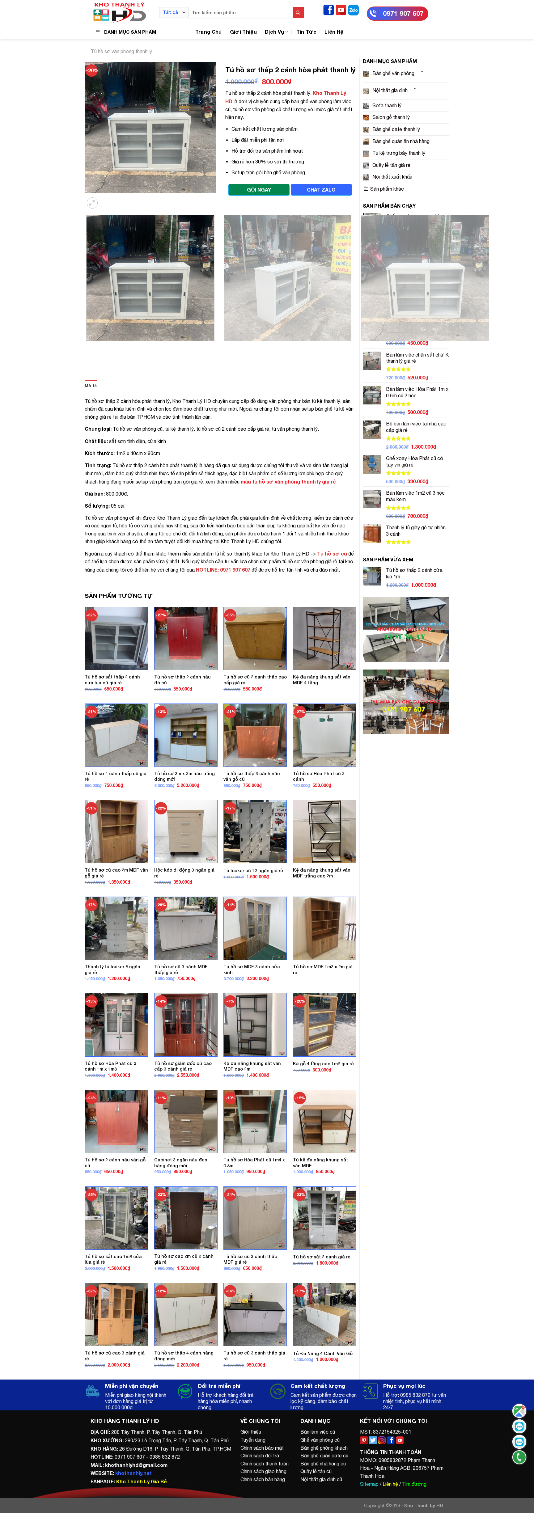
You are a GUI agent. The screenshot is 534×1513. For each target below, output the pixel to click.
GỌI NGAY (259, 189)
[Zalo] (353, 9)
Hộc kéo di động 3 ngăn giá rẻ (184, 872)
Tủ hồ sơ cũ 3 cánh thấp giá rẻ (254, 1355)
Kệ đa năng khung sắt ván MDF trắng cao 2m (321, 872)
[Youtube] (341, 9)
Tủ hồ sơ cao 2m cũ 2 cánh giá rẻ (184, 1259)
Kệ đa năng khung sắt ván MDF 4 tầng (321, 679)
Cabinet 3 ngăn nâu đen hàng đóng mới (180, 1162)
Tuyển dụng (252, 1440)
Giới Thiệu (243, 32)
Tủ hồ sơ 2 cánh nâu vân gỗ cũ (115, 1162)
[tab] (91, 386)
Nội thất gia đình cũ (321, 1479)
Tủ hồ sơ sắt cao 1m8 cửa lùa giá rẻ (113, 1259)
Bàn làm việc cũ (317, 1432)
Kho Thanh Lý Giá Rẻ (141, 1481)
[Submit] (298, 12)
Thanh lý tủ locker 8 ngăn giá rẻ (112, 969)
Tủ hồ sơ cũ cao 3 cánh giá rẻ (115, 1355)
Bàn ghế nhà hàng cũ (323, 1463)
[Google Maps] (519, 1411)
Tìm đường (414, 1484)
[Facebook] (328, 9)
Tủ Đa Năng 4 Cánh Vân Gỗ (323, 1353)
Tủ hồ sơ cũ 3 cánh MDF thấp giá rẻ (181, 969)
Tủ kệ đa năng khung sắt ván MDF (320, 1162)
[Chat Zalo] (519, 1426)
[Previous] (88, 347)
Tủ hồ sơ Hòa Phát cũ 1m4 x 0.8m (254, 1162)
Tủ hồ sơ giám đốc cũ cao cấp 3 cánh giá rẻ (183, 1066)
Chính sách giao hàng (263, 1471)
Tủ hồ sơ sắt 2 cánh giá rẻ (321, 1256)
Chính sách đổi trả (259, 1455)
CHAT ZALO (321, 189)
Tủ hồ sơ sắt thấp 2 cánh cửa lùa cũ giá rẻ (112, 679)
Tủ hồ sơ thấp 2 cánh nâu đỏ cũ (182, 679)
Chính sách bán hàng (262, 1479)
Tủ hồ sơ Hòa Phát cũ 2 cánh (319, 776)
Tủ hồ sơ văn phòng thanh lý (121, 51)
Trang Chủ (208, 32)
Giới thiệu (250, 1432)
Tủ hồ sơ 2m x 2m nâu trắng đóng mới (184, 776)
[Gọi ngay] (519, 1457)
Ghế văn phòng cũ (320, 1440)
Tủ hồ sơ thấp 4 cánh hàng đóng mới (184, 1355)
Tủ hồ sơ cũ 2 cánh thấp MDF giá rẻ (250, 1259)
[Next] (108, 199)
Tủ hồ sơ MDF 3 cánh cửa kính (251, 969)
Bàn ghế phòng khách (324, 1448)
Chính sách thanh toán (264, 1463)
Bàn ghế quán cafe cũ (324, 1455)
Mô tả (91, 385)
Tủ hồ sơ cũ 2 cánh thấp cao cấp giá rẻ (255, 679)
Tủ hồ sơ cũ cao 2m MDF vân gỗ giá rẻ (116, 872)
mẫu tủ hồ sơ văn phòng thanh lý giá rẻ (288, 481)
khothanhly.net (133, 1473)
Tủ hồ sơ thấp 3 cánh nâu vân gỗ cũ (251, 776)
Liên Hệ (333, 32)
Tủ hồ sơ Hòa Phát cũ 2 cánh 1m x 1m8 (110, 1066)
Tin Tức (306, 32)
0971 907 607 (403, 13)
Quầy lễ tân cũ (316, 1471)
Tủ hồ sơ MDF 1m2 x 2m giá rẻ (323, 969)
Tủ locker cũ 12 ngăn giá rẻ (253, 870)
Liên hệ (390, 1484)
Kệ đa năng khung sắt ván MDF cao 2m (252, 1066)
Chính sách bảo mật (262, 1448)
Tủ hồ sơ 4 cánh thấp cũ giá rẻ (115, 776)
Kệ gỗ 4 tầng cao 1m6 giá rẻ (323, 1063)
